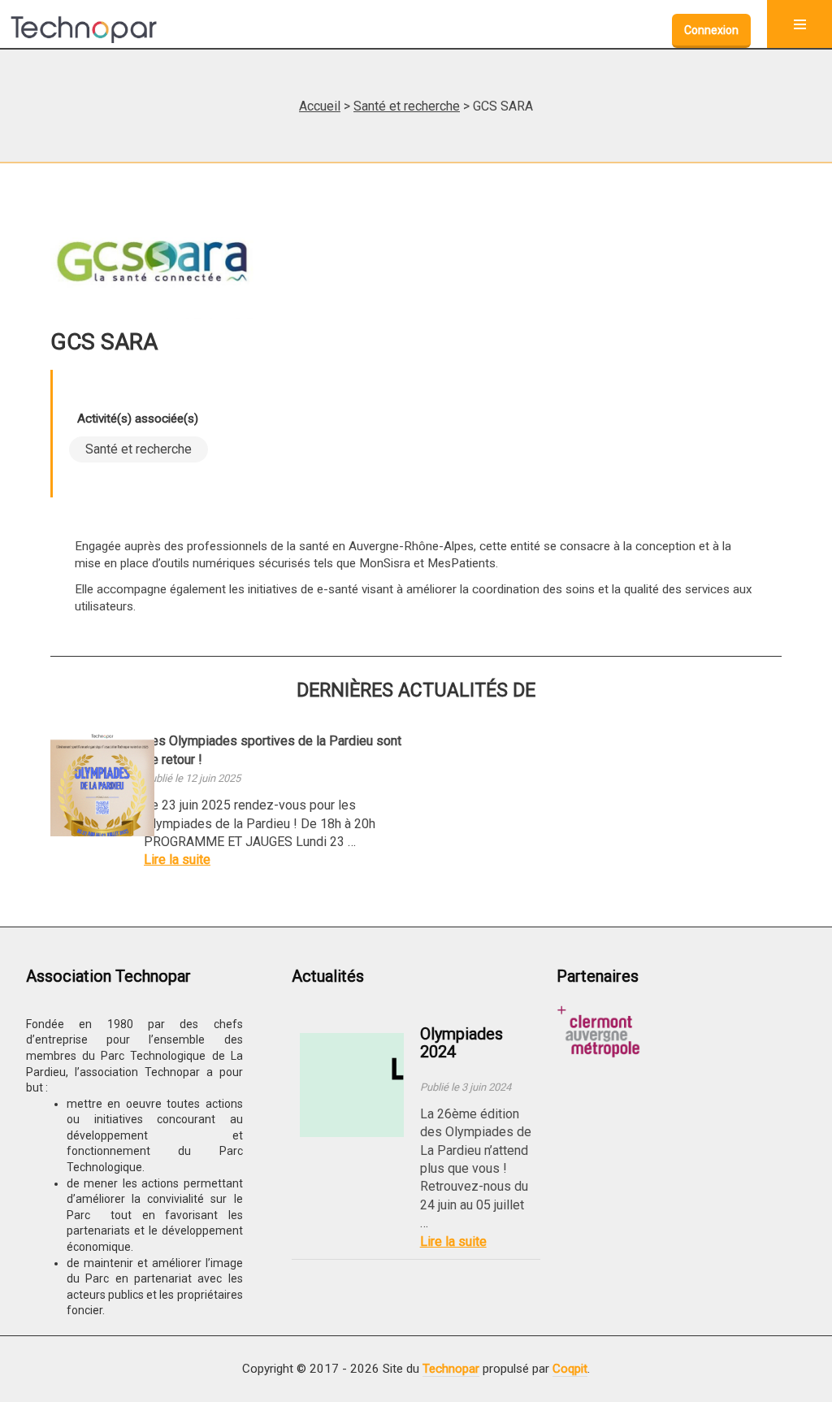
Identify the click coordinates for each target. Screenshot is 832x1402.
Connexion (711, 30)
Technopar (450, 1368)
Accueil (319, 106)
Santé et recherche (406, 106)
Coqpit (569, 1368)
